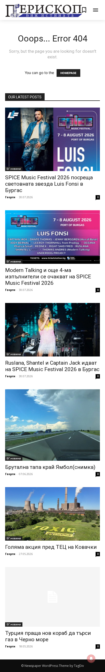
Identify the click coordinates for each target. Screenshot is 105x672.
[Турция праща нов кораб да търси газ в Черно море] (52, 597)
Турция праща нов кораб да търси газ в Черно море (48, 636)
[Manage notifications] (91, 659)
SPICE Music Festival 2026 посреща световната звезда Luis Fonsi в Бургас (49, 183)
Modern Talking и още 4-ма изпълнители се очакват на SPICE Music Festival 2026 (48, 276)
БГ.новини (14, 169)
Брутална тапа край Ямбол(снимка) (50, 467)
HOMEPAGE (68, 73)
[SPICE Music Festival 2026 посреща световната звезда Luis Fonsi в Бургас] (52, 139)
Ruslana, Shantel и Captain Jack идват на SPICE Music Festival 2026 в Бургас (52, 366)
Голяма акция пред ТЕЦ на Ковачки (51, 547)
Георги (10, 197)
